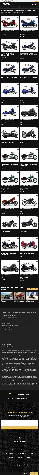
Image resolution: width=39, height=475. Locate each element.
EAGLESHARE (27, 446)
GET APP (36, 1)
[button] (10, 26)
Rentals (20, 446)
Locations (10, 446)
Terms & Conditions (12, 457)
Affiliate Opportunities (22, 453)
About (18, 449)
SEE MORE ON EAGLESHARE (32, 288)
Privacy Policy (20, 457)
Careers (31, 453)
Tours (15, 446)
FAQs (13, 449)
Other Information (27, 457)
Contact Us (23, 449)
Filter (34, 473)
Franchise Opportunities (11, 453)
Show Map (25, 473)
